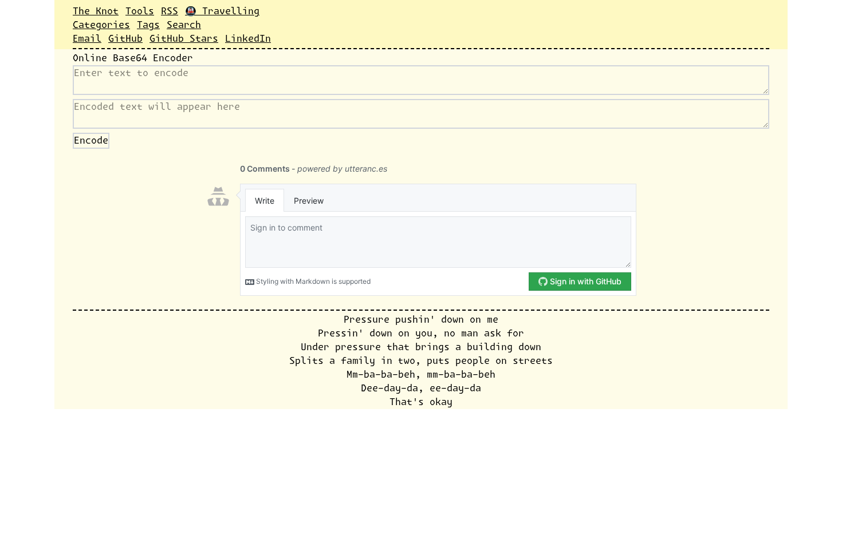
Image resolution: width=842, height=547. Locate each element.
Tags (148, 25)
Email (87, 38)
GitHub (125, 38)
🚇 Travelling (222, 11)
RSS (169, 11)
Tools (139, 11)
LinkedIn (248, 38)
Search (184, 25)
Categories (101, 25)
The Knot (96, 11)
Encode (91, 140)
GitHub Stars (183, 38)
